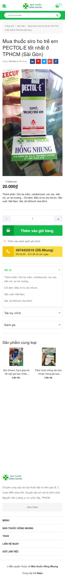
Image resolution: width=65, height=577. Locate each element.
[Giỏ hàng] (57, 6)
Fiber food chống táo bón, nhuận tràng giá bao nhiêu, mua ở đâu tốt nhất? (48, 372)
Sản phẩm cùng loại (19, 342)
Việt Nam (12, 61)
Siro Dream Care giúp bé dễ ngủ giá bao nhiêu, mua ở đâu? (16, 372)
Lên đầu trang (33, 571)
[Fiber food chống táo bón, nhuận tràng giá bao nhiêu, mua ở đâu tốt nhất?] (48, 357)
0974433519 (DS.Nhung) (34, 250)
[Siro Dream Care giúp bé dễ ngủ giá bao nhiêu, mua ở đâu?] (16, 357)
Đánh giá (12, 181)
